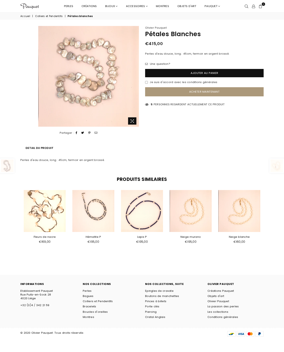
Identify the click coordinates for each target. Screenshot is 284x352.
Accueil (25, 16)
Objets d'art (186, 6)
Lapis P (142, 237)
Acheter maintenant (204, 92)
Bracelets (89, 306)
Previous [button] (15, 225)
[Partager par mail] (96, 132)
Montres (162, 6)
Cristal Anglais (155, 317)
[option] (88, 76)
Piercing (151, 312)
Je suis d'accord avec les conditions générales (183, 82)
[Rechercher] (246, 6)
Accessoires (136, 6)
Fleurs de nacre (45, 237)
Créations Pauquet (220, 291)
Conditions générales (222, 317)
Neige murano (190, 237)
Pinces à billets (155, 301)
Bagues (88, 296)
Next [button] (268, 225)
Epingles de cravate (159, 291)
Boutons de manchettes (162, 296)
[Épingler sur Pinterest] (89, 132)
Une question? (159, 64)
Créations (89, 6)
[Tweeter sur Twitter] (82, 132)
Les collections (217, 312)
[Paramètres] (253, 6)
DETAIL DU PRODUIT (39, 148)
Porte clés (152, 306)
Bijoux (110, 6)
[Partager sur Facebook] (76, 132)
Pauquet (211, 6)
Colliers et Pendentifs (49, 16)
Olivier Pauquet (156, 28)
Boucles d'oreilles (95, 312)
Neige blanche (239, 237)
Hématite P (93, 237)
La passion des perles (223, 306)
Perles (68, 6)
